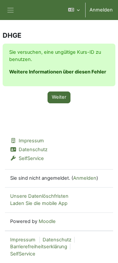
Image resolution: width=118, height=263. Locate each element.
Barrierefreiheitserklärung (38, 247)
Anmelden (101, 10)
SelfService (31, 158)
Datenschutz (33, 149)
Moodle (47, 221)
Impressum (31, 141)
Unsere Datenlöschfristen (39, 196)
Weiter (59, 97)
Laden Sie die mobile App (39, 203)
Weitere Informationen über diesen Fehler (57, 72)
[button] (74, 10)
